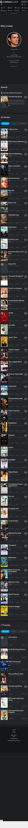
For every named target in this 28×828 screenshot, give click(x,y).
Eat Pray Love (13, 239)
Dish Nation (12, 637)
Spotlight (11, 460)
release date (22, 123)
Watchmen (12, 558)
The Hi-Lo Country (15, 288)
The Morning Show (15, 97)
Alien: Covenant (14, 166)
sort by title (5, 123)
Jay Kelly (11, 325)
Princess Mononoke (15, 398)
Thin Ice (11, 496)
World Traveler (13, 594)
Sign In (24, 4)
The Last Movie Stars (15, 674)
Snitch (10, 447)
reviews (24, 137)
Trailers (10, 10)
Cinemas (18, 8)
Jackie (10, 313)
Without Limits (13, 582)
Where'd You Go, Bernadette (14, 570)
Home (3, 8)
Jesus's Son (12, 337)
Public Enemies (14, 411)
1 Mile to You (13, 129)
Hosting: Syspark (14, 738)
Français (14, 732)
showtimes (10, 137)
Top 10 (17, 10)
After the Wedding (15, 154)
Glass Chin (12, 264)
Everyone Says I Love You (16, 252)
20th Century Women (16, 141)
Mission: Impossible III (15, 375)
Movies (10, 8)
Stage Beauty (13, 472)
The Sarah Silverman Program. (16, 711)
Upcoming (4, 10)
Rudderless (12, 423)
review (24, 602)
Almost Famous (14, 178)
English (14, 729)
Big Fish (11, 190)
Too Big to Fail (13, 509)
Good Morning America (16, 649)
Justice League (13, 350)
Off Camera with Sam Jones (16, 699)
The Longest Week (15, 362)
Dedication (12, 227)
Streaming (25, 8)
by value (14, 123)
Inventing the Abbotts (16, 301)
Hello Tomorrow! (14, 662)
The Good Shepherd (15, 276)
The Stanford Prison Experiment (15, 485)
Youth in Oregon (14, 606)
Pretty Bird (12, 386)
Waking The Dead (14, 533)
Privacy (15, 735)
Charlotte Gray (13, 215)
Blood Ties (12, 203)
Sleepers (11, 435)
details (17, 137)
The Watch (12, 545)
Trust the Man (13, 521)
